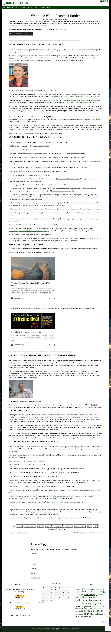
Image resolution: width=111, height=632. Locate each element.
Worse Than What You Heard (18, 533)
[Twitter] (103, 1)
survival (78, 616)
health (87, 607)
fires (82, 604)
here (56, 514)
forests (90, 603)
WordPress (73, 629)
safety (81, 614)
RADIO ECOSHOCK (15, 2)
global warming (79, 526)
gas (93, 603)
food (85, 604)
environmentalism (96, 600)
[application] (21, 33)
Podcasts (23, 7)
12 (63, 592)
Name (33, 564)
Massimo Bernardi (29, 430)
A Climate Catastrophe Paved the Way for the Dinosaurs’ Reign (71, 425)
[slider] (30, 33)
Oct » (43, 602)
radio (95, 526)
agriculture (90, 589)
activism (83, 589)
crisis (86, 594)
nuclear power (84, 608)
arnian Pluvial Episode (69, 415)
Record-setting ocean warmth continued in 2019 (80, 102)
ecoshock (48, 526)
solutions (99, 614)
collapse (81, 595)
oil (95, 609)
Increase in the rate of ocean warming (68, 179)
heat (88, 526)
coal (76, 595)
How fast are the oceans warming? (62, 191)
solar (93, 614)
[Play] (11, 34)
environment (58, 526)
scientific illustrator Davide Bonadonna (53, 502)
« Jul (40, 602)
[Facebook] (101, 1)
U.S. (82, 616)
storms (105, 614)
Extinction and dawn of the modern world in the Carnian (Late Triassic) (31, 375)
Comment (34, 553)
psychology (78, 611)
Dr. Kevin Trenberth (44, 56)
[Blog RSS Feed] (107, 1)
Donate (42, 7)
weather (87, 616)
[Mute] (26, 34)
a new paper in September (43, 195)
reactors (77, 614)
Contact (36, 7)
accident (77, 589)
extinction (68, 526)
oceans (91, 609)
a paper (75, 100)
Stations (30, 7)
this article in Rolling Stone (32, 181)
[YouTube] (105, 1)
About (9, 7)
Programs (15, 7)
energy (94, 597)
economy (101, 595)
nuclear (77, 608)
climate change (29, 526)
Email (33, 569)
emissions (88, 597)
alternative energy (100, 589)
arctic (77, 592)
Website (33, 573)
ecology (39, 526)
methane (104, 606)
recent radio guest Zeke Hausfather (55, 100)
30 (51, 600)
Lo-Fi (59, 29)
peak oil (99, 609)
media (99, 606)
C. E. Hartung (45, 629)
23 (51, 597)
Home (4, 7)
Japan (96, 606)
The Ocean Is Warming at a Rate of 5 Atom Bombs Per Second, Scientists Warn (74, 96)
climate (19, 526)
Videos (48, 7)
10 (55, 592)
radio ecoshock (51, 529)
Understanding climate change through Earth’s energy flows (28, 231)
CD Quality (47, 29)
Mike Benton (13, 371)
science (61, 529)
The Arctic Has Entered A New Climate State (88, 533)
